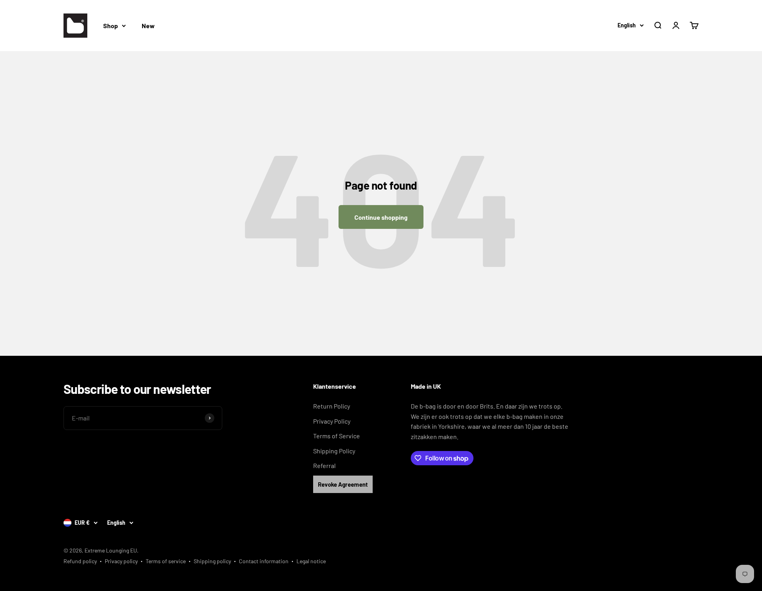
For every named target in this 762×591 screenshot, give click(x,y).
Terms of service (166, 561)
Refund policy (80, 561)
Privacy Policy (331, 421)
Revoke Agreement (343, 484)
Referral (324, 465)
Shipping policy (212, 561)
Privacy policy (121, 561)
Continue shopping (381, 217)
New (148, 25)
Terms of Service (336, 435)
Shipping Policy (334, 451)
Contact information (264, 561)
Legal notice (311, 561)
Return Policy (331, 406)
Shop (110, 25)
